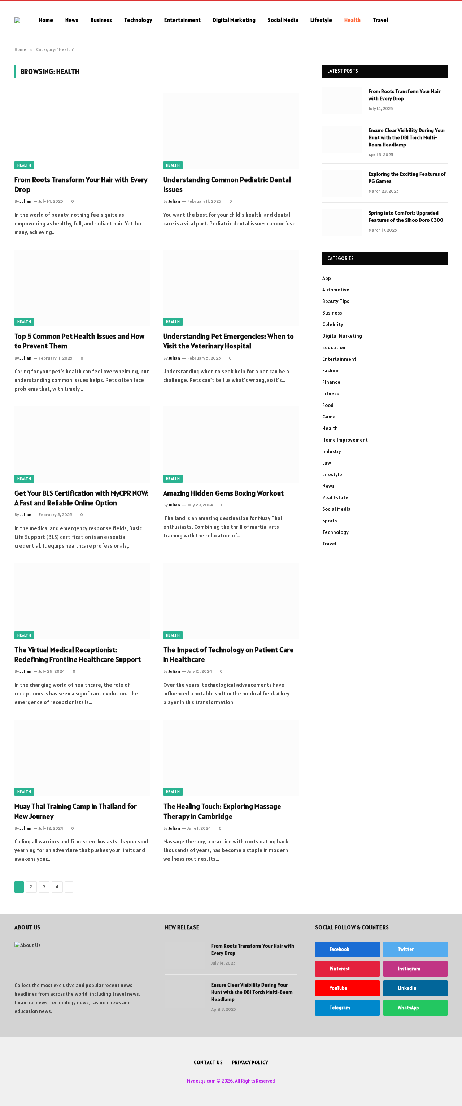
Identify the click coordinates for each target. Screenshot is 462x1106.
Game (329, 416)
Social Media (283, 20)
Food (328, 405)
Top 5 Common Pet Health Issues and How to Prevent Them (79, 341)
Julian (25, 201)
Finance (331, 382)
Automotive (335, 289)
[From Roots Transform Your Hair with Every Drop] (82, 131)
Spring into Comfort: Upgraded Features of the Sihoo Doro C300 (406, 216)
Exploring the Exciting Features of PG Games (407, 177)
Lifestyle (321, 20)
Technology (138, 20)
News (71, 20)
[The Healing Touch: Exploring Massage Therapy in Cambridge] (231, 758)
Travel (380, 20)
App (326, 278)
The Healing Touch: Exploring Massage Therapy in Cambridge (222, 811)
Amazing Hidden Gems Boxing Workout (223, 493)
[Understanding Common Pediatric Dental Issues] (231, 131)
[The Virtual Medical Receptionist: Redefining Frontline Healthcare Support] (82, 601)
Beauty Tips (335, 301)
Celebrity (332, 324)
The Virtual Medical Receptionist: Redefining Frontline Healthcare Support (77, 654)
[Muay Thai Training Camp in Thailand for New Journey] (82, 758)
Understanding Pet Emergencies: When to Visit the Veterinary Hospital (228, 341)
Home (46, 20)
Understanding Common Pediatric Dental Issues (227, 184)
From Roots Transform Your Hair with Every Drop (80, 184)
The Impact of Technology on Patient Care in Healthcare (228, 654)
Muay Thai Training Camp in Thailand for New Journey (75, 811)
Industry (331, 451)
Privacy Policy (250, 1062)
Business (101, 20)
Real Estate (335, 497)
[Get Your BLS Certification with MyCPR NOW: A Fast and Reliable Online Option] (82, 444)
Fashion (331, 370)
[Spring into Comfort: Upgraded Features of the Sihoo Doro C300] (342, 222)
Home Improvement (345, 439)
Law (326, 463)
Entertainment (182, 20)
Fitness (330, 393)
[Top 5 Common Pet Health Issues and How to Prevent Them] (82, 288)
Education (333, 347)
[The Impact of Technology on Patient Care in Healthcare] (231, 601)
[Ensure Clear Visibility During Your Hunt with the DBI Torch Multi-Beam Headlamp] (342, 139)
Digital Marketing (234, 20)
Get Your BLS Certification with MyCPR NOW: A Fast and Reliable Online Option (81, 498)
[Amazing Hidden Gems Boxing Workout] (231, 444)
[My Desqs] (17, 20)
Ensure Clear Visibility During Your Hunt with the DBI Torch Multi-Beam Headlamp (407, 137)
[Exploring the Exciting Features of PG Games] (342, 183)
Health (352, 20)
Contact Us (208, 1062)
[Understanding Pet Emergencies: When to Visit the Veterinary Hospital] (231, 288)
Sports (329, 520)
